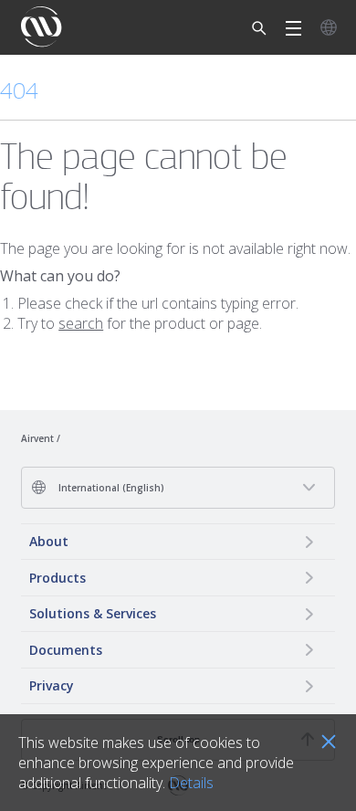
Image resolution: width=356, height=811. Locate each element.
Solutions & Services (92, 613)
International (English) (110, 487)
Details (191, 783)
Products (57, 577)
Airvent (37, 438)
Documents (65, 649)
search (80, 323)
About (48, 541)
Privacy (51, 685)
